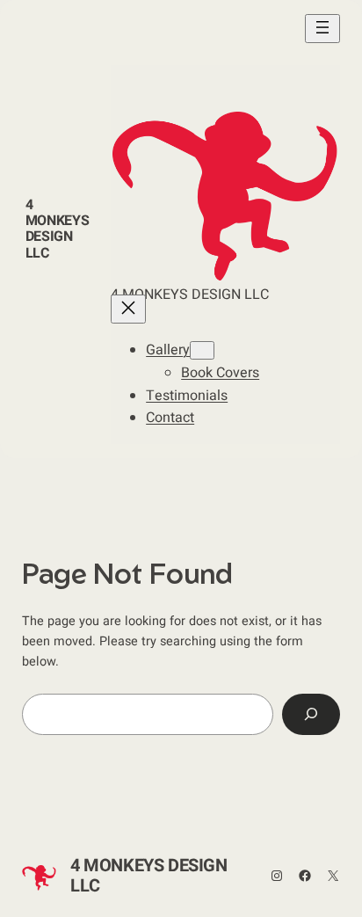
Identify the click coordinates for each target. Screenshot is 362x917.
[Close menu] (128, 309)
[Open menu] (322, 28)
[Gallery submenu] (202, 350)
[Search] (311, 714)
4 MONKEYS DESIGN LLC (57, 229)
